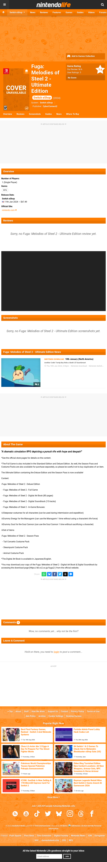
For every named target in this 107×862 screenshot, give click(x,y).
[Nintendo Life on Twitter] (48, 814)
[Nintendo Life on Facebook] (92, 814)
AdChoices (75, 826)
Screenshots (35, 114)
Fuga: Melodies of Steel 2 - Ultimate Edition (45, 81)
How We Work (38, 711)
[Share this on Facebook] (54, 574)
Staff (26, 711)
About (18, 711)
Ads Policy (31, 716)
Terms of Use (93, 711)
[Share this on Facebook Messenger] (70, 574)
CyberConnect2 (50, 106)
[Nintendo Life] (53, 4)
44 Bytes (63, 826)
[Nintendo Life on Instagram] (70, 814)
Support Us (53, 711)
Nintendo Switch (95, 366)
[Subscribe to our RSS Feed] (15, 814)
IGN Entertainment (42, 826)
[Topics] (4, 4)
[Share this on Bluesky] (49, 574)
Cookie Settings (56, 716)
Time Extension (44, 835)
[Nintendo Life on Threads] (81, 814)
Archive (42, 716)
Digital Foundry (61, 835)
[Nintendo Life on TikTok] (37, 814)
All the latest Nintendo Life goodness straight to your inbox (53, 850)
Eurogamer (100, 835)
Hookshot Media (19, 826)
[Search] (102, 4)
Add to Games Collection (83, 56)
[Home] (3, 12)
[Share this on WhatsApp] (44, 574)
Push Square (15, 835)
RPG (5, 190)
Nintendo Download (79, 366)
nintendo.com (8, 210)
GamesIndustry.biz (50, 840)
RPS (71, 840)
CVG (64, 840)
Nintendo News (78, 835)
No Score (72, 77)
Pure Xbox (29, 835)
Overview (7, 114)
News (59, 114)
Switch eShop (46, 102)
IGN (90, 835)
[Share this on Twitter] (60, 574)
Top (11, 711)
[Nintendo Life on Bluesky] (59, 814)
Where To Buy (72, 114)
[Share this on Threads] (65, 574)
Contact (64, 711)
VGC (37, 840)
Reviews (20, 114)
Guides (48, 114)
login (56, 651)
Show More (53, 797)
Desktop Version (74, 716)
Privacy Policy (77, 711)
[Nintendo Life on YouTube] (26, 814)
